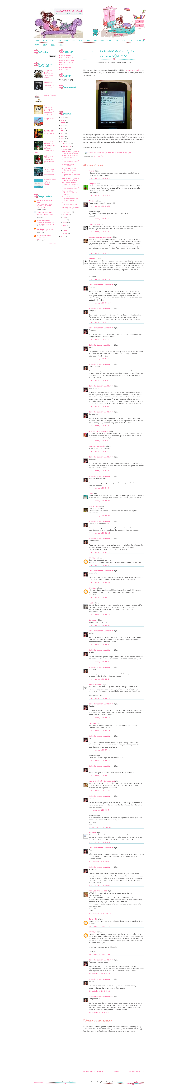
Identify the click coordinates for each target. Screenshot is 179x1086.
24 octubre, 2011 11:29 (99, 974)
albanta (92, 833)
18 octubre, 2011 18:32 (99, 750)
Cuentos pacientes (66, 62)
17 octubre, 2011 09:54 (100, 322)
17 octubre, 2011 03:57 (100, 219)
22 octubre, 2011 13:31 (99, 926)
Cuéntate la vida (68, 1082)
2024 (45, 44)
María (91, 603)
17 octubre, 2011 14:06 (99, 645)
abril (65, 225)
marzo (65, 228)
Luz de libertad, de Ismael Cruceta (69, 169)
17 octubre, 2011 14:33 (99, 698)
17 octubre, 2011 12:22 (99, 552)
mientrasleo (94, 506)
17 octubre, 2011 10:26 (99, 426)
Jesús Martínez (95, 685)
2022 (139, 40)
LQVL (91, 493)
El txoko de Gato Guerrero (69, 58)
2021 (131, 40)
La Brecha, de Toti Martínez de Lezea (70, 183)
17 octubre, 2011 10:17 (99, 380)
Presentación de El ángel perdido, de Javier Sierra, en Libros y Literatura (49, 110)
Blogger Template (97, 1082)
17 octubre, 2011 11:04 (99, 451)
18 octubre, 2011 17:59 (99, 731)
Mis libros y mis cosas (45, 229)
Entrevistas (63, 65)
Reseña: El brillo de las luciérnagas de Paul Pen (45, 223)
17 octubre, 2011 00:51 (100, 195)
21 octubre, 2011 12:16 (99, 885)
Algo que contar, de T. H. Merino (70, 165)
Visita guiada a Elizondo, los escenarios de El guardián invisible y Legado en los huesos (44, 147)
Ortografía (63, 69)
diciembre (67, 144)
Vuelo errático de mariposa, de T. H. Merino (70, 192)
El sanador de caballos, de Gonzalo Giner (71, 174)
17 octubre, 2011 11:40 (99, 488)
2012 (66, 40)
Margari (92, 184)
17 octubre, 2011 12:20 (99, 533)
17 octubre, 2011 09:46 (100, 279)
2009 (45, 40)
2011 (59, 40)
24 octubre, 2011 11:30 (99, 1013)
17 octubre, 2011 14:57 (99, 718)
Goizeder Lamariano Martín (101, 285)
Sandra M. (93, 259)
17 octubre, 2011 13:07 (99, 582)
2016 (95, 40)
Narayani (93, 620)
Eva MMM (92, 723)
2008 (37, 40)
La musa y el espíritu (133, 70)
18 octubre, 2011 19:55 (99, 776)
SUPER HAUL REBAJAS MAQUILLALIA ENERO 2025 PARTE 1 (44, 205)
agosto (66, 215)
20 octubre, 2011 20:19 (100, 827)
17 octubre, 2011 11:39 (99, 471)
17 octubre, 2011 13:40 (99, 615)
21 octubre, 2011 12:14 (99, 862)
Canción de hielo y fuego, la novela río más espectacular (49, 171)
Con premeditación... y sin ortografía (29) (70, 160)
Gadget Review (111, 1082)
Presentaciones (65, 67)
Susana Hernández (97, 446)
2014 (81, 40)
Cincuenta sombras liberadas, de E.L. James (49, 84)
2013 (73, 40)
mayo (65, 222)
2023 (37, 44)
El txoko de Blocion (66, 60)
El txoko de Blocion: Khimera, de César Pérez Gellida (48, 74)
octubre (66, 149)
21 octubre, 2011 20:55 (100, 914)
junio (65, 220)
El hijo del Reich (42, 231)
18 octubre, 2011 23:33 (99, 791)
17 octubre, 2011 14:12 (99, 679)
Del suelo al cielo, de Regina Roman (70, 156)
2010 (52, 40)
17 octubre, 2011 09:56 (100, 359)
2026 (61, 44)
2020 (124, 40)
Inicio (116, 1072)
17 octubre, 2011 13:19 (99, 597)
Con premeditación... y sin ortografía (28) (70, 179)
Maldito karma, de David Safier (50, 94)
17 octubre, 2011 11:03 (99, 441)
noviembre (67, 146)
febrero (66, 230)
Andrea (92, 201)
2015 (88, 40)
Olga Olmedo (94, 224)
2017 (102, 40)
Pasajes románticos (98, 891)
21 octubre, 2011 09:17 (99, 842)
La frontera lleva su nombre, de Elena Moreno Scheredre (49, 159)
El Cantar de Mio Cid (48, 119)
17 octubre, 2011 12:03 (99, 516)
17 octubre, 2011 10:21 (99, 406)
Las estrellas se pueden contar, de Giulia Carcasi (70, 198)
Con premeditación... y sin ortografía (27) (70, 187)
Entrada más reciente (93, 1072)
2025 (53, 44)
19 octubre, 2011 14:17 (99, 810)
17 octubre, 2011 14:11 (99, 662)
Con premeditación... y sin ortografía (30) (70, 152)
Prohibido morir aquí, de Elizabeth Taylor (50, 182)
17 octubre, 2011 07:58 (100, 232)
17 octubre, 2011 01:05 (100, 206)
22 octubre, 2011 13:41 (99, 954)
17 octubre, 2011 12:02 (99, 501)
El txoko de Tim (65, 55)
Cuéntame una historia (45, 212)
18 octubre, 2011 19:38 (99, 761)
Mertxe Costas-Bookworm (100, 237)
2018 (109, 40)
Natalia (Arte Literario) (99, 431)
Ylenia (91, 171)
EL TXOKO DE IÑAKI (44, 236)
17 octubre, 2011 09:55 (100, 340)
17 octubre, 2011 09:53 (100, 303)
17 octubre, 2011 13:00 (99, 565)
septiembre (67, 212)
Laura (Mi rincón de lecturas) (102, 781)
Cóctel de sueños (43, 221)
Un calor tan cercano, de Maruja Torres (49, 131)
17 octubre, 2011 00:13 (99, 178)
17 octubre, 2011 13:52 (99, 625)
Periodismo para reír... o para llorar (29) (70, 203)
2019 (116, 40)
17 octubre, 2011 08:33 (100, 253)
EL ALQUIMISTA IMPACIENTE (42, 238)
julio (64, 217)
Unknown (93, 558)
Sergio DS (93, 919)
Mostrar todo (52, 243)
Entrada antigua (136, 1072)
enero (65, 233)
